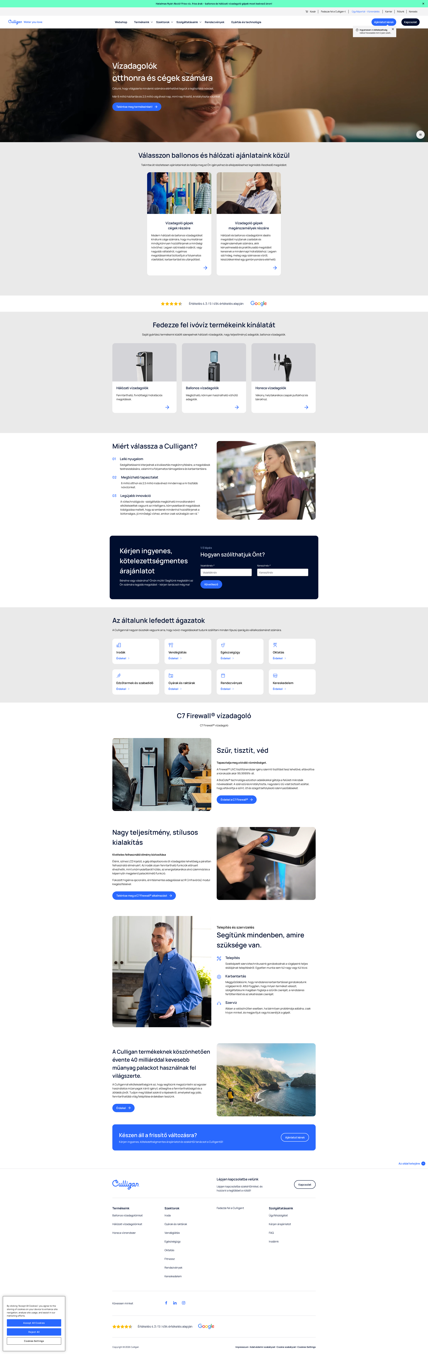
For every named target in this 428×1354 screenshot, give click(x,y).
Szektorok (163, 22)
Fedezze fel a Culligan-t (333, 11)
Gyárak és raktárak (176, 1224)
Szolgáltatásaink (187, 22)
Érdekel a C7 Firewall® (234, 799)
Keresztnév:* (264, 565)
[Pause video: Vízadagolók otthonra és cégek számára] (420, 134)
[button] (412, 1163)
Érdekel (121, 658)
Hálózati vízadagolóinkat (127, 1224)
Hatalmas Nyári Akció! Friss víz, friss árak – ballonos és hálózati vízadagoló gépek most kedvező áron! (214, 3)
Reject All (34, 1331)
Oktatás (169, 1250)
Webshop (121, 22)
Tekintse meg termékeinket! (134, 107)
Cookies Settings (34, 1340)
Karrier (388, 11)
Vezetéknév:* (207, 565)
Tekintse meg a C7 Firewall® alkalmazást (141, 895)
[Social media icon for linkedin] (175, 1303)
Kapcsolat (410, 22)
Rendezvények (214, 22)
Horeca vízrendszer (124, 1233)
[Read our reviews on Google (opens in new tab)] (258, 303)
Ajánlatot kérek (382, 23)
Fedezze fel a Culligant (230, 1208)
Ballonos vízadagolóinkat (127, 1215)
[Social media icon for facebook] (166, 1303)
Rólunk (400, 11)
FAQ (271, 1233)
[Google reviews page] (206, 1326)
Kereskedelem (173, 1276)
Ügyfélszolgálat (278, 1215)
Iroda (168, 1215)
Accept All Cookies (34, 1322)
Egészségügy (173, 1241)
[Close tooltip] (391, 30)
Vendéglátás (172, 1233)
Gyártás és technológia (246, 22)
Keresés (413, 11)
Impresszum (241, 1346)
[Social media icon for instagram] (183, 1303)
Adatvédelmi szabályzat (262, 1346)
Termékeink (141, 22)
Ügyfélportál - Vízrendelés (366, 11)
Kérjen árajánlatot (280, 1224)
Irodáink (274, 1241)
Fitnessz (170, 1259)
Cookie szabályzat (286, 1346)
